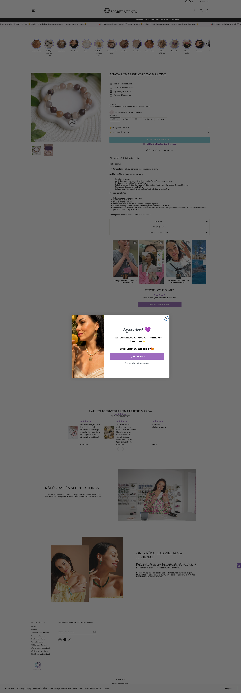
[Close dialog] (166, 318)
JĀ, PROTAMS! (136, 356)
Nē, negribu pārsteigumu (137, 363)
